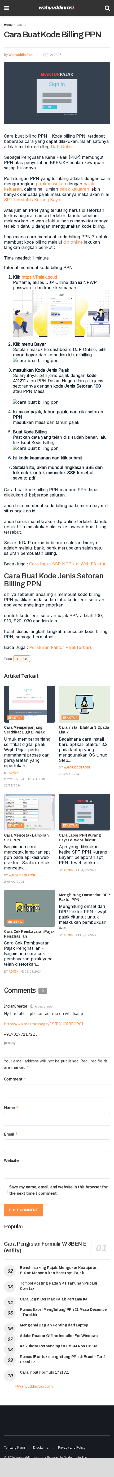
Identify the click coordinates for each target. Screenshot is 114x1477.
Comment (15, 1079)
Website (11, 1160)
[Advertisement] (57, 1467)
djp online (73, 242)
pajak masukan (51, 183)
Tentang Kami (14, 1447)
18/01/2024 (88, 935)
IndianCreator (15, 1006)
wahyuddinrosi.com (30, 1457)
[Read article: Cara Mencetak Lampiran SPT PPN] (29, 812)
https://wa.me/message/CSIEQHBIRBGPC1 (44, 1023)
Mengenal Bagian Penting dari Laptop (54, 1325)
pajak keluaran (74, 189)
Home (8, 25)
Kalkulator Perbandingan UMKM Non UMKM (58, 1346)
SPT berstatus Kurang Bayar (33, 199)
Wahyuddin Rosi (20, 54)
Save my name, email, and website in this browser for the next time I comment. (58, 1190)
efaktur (15, 717)
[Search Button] (107, 8)
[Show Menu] (6, 8)
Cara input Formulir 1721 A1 (44, 1372)
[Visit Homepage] (57, 8)
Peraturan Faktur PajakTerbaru (61, 647)
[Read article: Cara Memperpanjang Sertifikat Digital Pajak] (29, 704)
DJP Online (62, 146)
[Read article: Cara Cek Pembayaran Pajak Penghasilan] (29, 908)
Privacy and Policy (71, 1447)
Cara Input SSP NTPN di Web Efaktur (67, 563)
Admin (14, 773)
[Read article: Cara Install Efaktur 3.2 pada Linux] (84, 704)
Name (11, 1107)
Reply (11, 1043)
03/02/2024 (15, 881)
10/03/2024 (70, 774)
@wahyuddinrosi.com (34, 1386)
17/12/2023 (52, 54)
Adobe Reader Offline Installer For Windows (59, 1336)
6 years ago (43, 1006)
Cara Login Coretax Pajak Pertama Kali (55, 1299)
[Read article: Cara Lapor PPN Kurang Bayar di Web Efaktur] (84, 812)
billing (21, 659)
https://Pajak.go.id (39, 277)
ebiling (21, 25)
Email (11, 1134)
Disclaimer (41, 1447)
